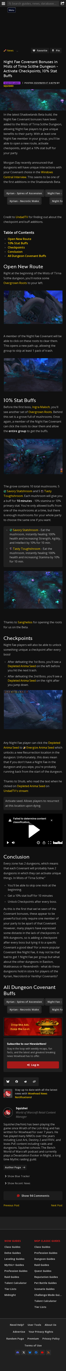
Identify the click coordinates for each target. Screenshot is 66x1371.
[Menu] (3, 3)
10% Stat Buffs (18, 243)
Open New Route (19, 239)
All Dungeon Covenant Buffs (27, 256)
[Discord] (17, 1352)
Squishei (9, 85)
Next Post (56, 1205)
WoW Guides (12, 1241)
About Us (50, 1324)
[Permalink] (34, 1081)
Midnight (10, 1295)
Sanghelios (25, 622)
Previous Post (11, 1205)
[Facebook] (16, 1081)
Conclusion (15, 252)
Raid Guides (11, 1277)
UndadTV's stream (16, 791)
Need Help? (17, 1324)
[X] (23, 1352)
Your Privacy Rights (41, 1331)
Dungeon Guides (44, 1259)
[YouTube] (42, 1352)
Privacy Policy (51, 1338)
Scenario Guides (44, 1289)
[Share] (62, 3)
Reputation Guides (46, 1277)
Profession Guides (15, 1271)
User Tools (34, 1324)
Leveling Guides (14, 1259)
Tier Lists (10, 1289)
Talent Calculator (15, 1283)
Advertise (19, 1331)
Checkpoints (16, 247)
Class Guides (12, 1247)
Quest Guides (42, 1271)
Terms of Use (33, 1345)
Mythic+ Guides (14, 1265)
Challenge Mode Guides (48, 1295)
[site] (8, 1093)
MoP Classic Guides (47, 1241)
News (10, 50)
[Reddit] (25, 1081)
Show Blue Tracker (19, 1176)
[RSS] (48, 1352)
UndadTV (22, 217)
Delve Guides (12, 1253)
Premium (33, 1338)
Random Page (15, 1338)
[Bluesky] (8, 1081)
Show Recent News (19, 1183)
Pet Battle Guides (45, 1283)
